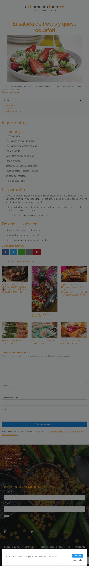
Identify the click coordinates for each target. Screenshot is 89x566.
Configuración (77, 560)
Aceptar (78, 556)
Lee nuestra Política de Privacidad (44, 556)
